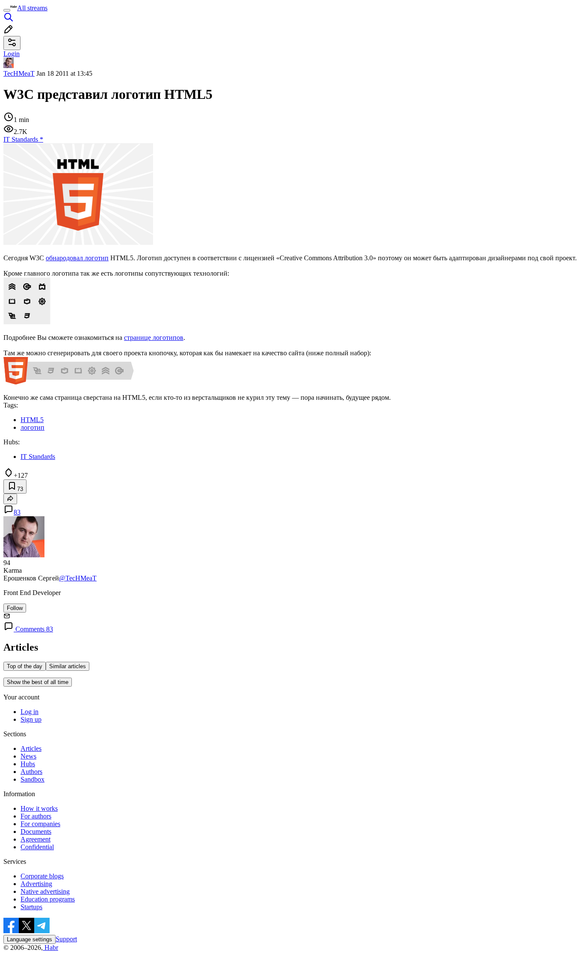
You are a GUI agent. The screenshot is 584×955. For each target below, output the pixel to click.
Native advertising (45, 891)
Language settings (29, 939)
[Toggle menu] (6, 10)
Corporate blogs (42, 876)
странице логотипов (153, 337)
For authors (36, 816)
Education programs (48, 899)
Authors (31, 771)
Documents (36, 831)
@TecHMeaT (78, 578)
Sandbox (32, 779)
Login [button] (11, 53)
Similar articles (67, 666)
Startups (31, 906)
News (28, 756)
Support (66, 939)
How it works (39, 808)
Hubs (28, 764)
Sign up (31, 719)
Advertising (36, 883)
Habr (50, 947)
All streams (32, 8)
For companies (40, 823)
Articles (31, 748)
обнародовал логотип (77, 258)
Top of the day (24, 666)
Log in (29, 711)
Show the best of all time (37, 682)
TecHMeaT (19, 73)
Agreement (35, 839)
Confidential (37, 847)
